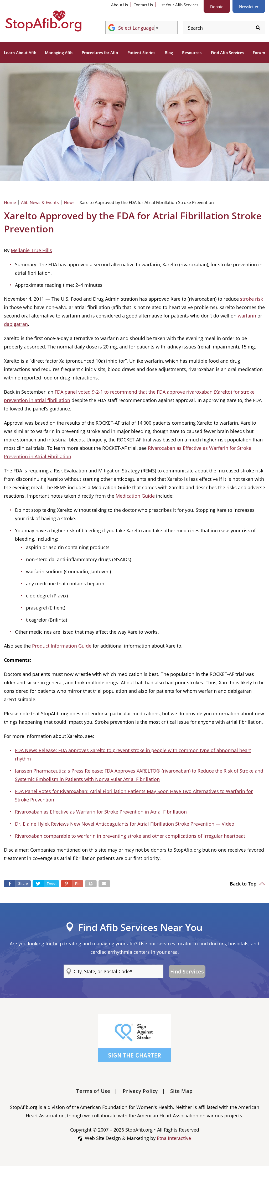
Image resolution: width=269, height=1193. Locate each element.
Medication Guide (135, 496)
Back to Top (244, 884)
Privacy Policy (140, 1091)
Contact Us (143, 4)
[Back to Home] (43, 21)
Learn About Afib (20, 52)
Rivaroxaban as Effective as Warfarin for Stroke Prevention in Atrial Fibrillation (101, 812)
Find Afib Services (227, 52)
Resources (191, 52)
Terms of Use (93, 1091)
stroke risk (251, 299)
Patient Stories (141, 52)
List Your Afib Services (178, 4)
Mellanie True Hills (31, 250)
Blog (169, 52)
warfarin (247, 315)
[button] (72, 883)
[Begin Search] (258, 27)
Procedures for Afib (100, 52)
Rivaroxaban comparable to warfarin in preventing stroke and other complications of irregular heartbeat (130, 836)
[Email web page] (104, 883)
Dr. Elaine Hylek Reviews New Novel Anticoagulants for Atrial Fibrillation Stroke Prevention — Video (124, 824)
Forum (259, 52)
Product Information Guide (61, 646)
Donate (216, 6)
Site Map (181, 1091)
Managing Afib (59, 52)
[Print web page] (91, 883)
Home (10, 202)
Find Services (187, 971)
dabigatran (16, 324)
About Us (119, 4)
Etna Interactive (174, 1138)
